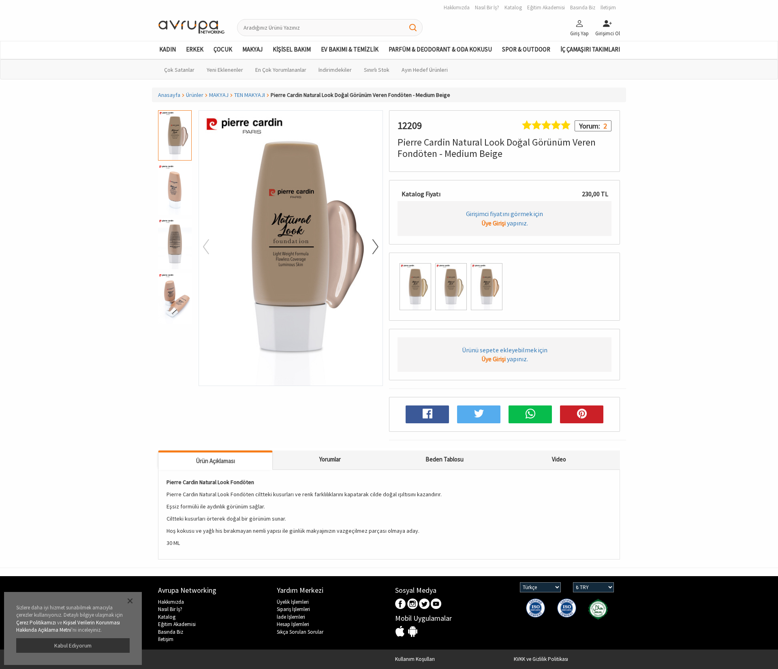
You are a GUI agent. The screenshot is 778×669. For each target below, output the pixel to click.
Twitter (424, 604)
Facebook (401, 604)
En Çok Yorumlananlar (280, 69)
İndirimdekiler (335, 69)
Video (559, 459)
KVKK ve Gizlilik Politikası (541, 659)
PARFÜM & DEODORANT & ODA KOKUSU (440, 49)
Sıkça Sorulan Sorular (300, 631)
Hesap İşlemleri (293, 624)
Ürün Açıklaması (215, 461)
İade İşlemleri (291, 616)
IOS (401, 632)
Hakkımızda (171, 601)
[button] (175, 382)
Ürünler (194, 95)
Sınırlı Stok (376, 69)
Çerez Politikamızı (36, 622)
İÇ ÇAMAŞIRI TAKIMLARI (590, 49)
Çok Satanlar (179, 69)
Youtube (436, 604)
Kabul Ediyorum (73, 645)
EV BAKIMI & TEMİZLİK (349, 49)
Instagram (413, 604)
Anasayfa (169, 95)
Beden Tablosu (444, 459)
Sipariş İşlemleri (293, 609)
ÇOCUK (223, 49)
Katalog (166, 616)
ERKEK (194, 49)
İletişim (165, 639)
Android (413, 632)
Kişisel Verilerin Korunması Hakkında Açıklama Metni (68, 626)
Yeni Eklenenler (225, 69)
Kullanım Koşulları (415, 659)
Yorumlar (330, 459)
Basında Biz (170, 631)
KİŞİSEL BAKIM (292, 49)
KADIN (167, 49)
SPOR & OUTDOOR (526, 49)
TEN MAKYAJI (249, 95)
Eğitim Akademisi (177, 624)
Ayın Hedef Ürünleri (425, 69)
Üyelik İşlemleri (293, 601)
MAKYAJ (252, 49)
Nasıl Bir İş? (170, 609)
